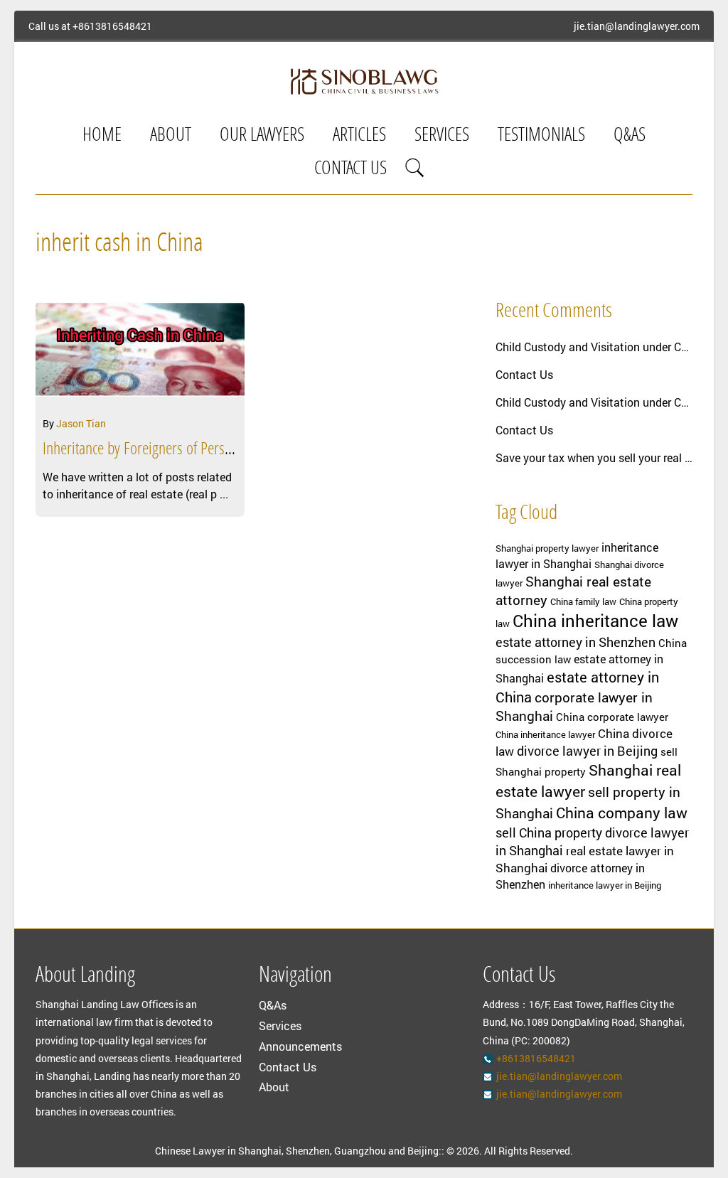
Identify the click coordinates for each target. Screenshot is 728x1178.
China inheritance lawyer (545, 734)
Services (441, 136)
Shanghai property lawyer (547, 548)
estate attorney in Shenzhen (575, 641)
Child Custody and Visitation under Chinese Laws (594, 346)
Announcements (300, 1046)
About (170, 136)
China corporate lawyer (612, 717)
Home (102, 136)
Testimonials (541, 136)
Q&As (630, 136)
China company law (621, 813)
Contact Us (350, 169)
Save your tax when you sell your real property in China (594, 457)
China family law (583, 601)
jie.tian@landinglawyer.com (637, 26)
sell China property (549, 832)
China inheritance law (595, 620)
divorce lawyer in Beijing (587, 750)
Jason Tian (81, 423)
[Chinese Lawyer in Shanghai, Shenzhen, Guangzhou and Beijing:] (364, 81)
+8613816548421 (112, 26)
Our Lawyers (262, 136)
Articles (359, 136)
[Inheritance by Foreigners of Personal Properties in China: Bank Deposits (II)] (140, 354)
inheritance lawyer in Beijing (604, 885)
